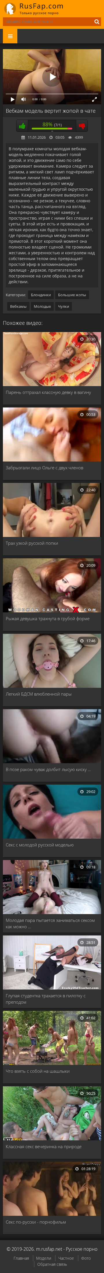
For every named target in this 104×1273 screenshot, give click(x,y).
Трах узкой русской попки (32, 543)
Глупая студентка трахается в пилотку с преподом (46, 999)
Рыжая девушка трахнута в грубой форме (48, 618)
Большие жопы (72, 294)
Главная (21, 1258)
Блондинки (41, 294)
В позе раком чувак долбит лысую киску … (48, 769)
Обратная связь (52, 1264)
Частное (66, 1258)
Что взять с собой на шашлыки (38, 1071)
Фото (86, 1258)
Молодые (42, 306)
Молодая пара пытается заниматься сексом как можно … (50, 923)
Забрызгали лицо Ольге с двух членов (44, 467)
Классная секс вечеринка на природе (43, 1146)
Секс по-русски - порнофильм (36, 1222)
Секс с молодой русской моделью (40, 845)
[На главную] (37, 8)
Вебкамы (18, 306)
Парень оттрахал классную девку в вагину (48, 392)
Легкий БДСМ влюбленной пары (39, 694)
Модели (43, 1258)
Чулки (63, 306)
